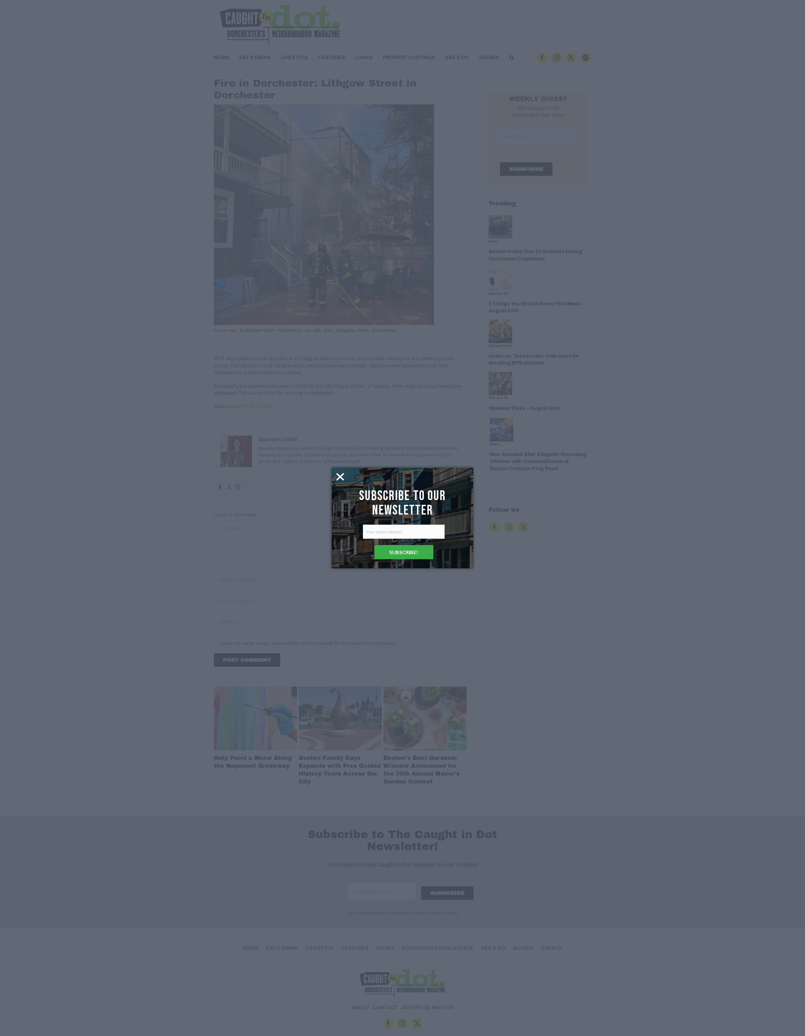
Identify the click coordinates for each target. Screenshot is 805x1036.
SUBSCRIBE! (403, 552)
